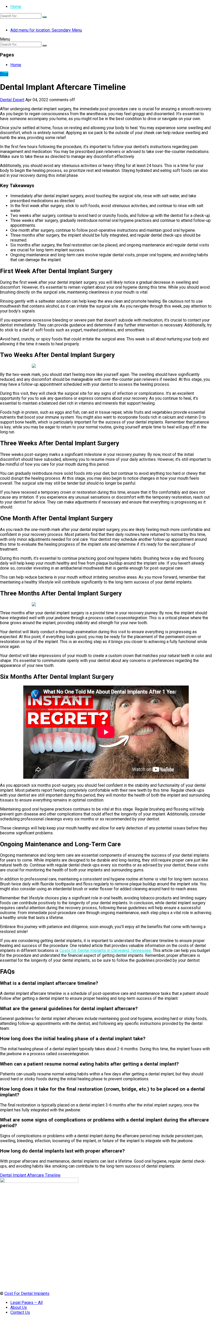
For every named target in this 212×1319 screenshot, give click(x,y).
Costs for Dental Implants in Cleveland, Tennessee (105, 950)
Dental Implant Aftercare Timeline (30, 1175)
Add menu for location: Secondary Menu (46, 30)
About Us (18, 1307)
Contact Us (20, 1312)
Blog (4, 73)
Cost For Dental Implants (26, 1293)
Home (15, 6)
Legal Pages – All (26, 1302)
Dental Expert (12, 99)
